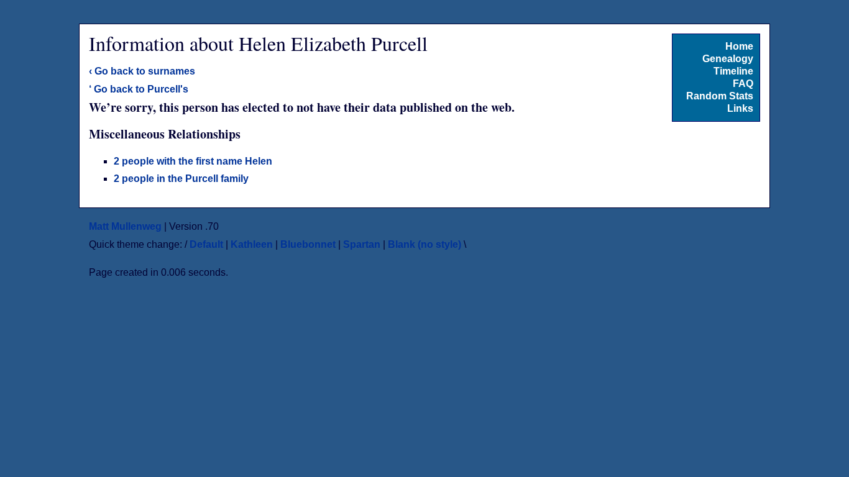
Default (206, 244)
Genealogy (727, 58)
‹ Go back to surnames (142, 71)
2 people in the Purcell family (181, 178)
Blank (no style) (424, 244)
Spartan (361, 244)
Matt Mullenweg (125, 226)
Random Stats (719, 96)
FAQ (743, 83)
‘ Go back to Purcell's (138, 89)
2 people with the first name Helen (193, 161)
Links (740, 108)
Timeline (733, 71)
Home (739, 46)
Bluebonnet (308, 244)
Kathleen (252, 244)
